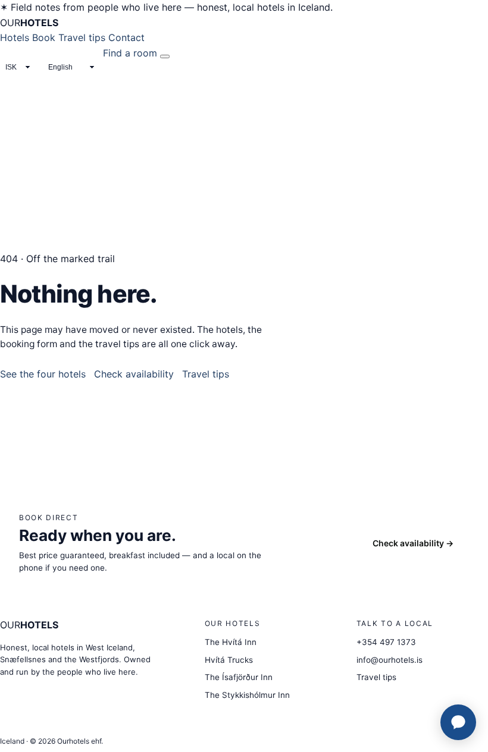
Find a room (130, 53)
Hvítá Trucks (229, 660)
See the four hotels (43, 374)
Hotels (14, 37)
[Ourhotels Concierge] (458, 722)
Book (43, 37)
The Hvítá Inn (230, 642)
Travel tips (81, 37)
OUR (29, 23)
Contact (126, 37)
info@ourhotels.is (389, 660)
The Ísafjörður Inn (239, 677)
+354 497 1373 (386, 642)
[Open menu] (165, 56)
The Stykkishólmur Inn (247, 695)
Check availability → (413, 543)
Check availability (134, 374)
